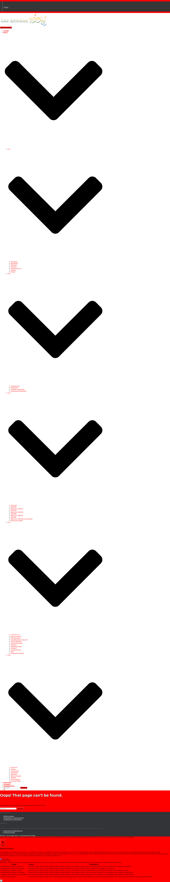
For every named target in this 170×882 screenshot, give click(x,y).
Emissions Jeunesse (17, 653)
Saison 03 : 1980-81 (17, 515)
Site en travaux (9, 816)
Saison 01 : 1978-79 (17, 508)
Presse (13, 272)
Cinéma (13, 270)
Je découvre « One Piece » (13, 819)
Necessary (5, 859)
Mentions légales (9, 832)
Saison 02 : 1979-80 (17, 512)
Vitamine (14, 645)
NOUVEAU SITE (9, 786)
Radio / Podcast (16, 776)
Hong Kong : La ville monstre (14, 818)
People (13, 769)
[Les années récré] (24, 26)
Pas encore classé (17, 520)
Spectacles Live (16, 268)
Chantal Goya (15, 386)
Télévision (14, 265)
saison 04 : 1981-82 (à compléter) (21, 519)
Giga (12, 651)
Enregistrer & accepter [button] (8, 878)
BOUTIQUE (7, 782)
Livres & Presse (16, 781)
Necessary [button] (3, 857)
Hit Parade (14, 772)
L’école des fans (16, 641)
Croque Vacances (16, 643)
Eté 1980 (13, 514)
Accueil (6, 31)
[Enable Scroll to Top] (1, 880)
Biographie (14, 263)
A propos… (7, 784)
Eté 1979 (13, 510)
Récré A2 (14, 505)
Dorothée (14, 261)
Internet (13, 777)
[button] (54, 147)
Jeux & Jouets (15, 779)
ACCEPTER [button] (16, 839)
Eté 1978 (13, 507)
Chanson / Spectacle (18, 389)
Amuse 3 (14, 648)
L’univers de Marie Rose (18, 391)
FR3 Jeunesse (15, 638)
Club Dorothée (16, 650)
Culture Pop (15, 771)
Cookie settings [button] (5, 839)
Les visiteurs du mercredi (19, 640)
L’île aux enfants (16, 636)
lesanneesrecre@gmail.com (13, 831)
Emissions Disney (16, 646)
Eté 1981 (13, 517)
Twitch (6, 7)
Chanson (14, 266)
